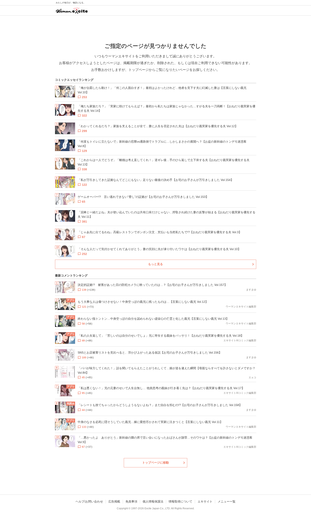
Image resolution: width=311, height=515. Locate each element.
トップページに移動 (155, 462)
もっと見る (155, 264)
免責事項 (131, 501)
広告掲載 (114, 501)
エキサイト (205, 501)
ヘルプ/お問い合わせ (89, 501)
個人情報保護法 (153, 501)
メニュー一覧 (226, 501)
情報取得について (180, 501)
